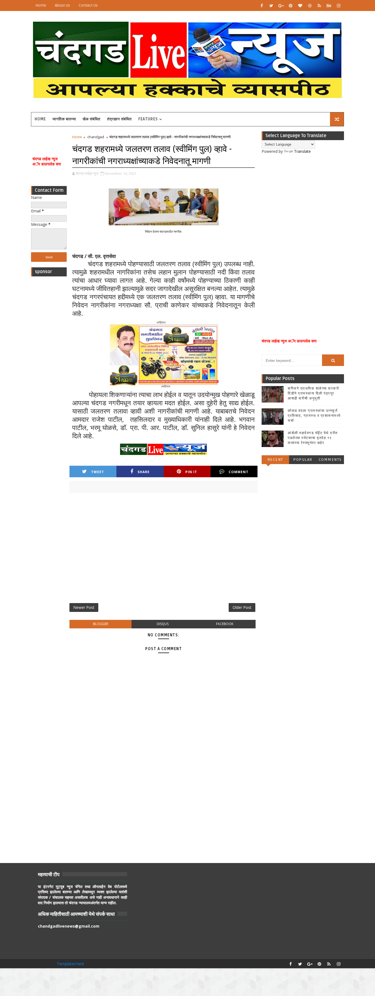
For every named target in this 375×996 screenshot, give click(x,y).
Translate (302, 151)
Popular (302, 459)
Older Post (242, 607)
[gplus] (281, 5)
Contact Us (88, 5)
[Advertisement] (48, 361)
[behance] (329, 5)
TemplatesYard (70, 963)
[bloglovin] (300, 5)
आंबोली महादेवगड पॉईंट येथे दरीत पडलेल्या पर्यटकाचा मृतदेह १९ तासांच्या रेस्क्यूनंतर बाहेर (313, 438)
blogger (100, 624)
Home (40, 5)
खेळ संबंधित (91, 119)
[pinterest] (290, 5)
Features (148, 119)
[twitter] (271, 5)
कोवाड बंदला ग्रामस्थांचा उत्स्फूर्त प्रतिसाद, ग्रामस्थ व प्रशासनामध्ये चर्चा (314, 416)
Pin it (191, 472)
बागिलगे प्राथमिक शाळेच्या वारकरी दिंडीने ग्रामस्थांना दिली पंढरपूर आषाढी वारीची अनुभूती (313, 393)
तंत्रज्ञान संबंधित (119, 119)
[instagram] (338, 5)
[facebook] (262, 5)
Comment (238, 472)
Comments (330, 459)
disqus (163, 624)
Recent (275, 459)
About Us (62, 5)
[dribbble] (310, 5)
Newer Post (83, 607)
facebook (224, 624)
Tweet (97, 472)
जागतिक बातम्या (64, 119)
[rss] (319, 5)
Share (144, 472)
